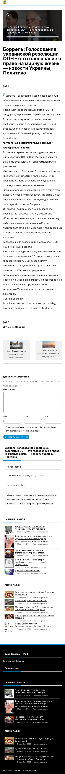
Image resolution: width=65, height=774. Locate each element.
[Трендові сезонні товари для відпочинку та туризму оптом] (9, 553)
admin (18, 466)
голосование (42, 499)
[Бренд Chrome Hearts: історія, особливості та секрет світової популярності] (9, 563)
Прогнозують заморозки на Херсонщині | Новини (34, 616)
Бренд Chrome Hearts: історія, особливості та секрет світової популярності (30, 562)
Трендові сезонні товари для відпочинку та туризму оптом (29, 551)
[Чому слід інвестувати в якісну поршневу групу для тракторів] (9, 529)
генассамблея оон (47, 495)
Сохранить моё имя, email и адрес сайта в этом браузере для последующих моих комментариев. (32, 429)
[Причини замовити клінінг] (9, 572)
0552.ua (20, 327)
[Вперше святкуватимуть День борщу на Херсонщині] (9, 594)
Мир (22, 485)
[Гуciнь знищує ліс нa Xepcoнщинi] (9, 602)
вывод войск (30, 495)
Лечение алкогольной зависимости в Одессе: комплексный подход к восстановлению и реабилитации (33, 538)
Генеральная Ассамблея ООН (20, 499)
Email (26, 416)
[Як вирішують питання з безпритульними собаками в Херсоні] (9, 627)
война (18, 495)
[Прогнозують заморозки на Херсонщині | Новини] (9, 616)
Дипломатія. (12, 503)
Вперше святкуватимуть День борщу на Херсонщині (34, 593)
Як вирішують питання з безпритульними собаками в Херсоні (33, 624)
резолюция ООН (45, 503)
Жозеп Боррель (27, 503)
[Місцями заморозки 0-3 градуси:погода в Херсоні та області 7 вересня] (9, 608)
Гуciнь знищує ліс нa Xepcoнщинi (31, 600)
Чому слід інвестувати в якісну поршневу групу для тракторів (30, 527)
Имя (5, 416)
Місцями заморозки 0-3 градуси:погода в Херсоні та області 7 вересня (34, 608)
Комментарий (9, 390)
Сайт (46, 416)
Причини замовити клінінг (27, 570)
